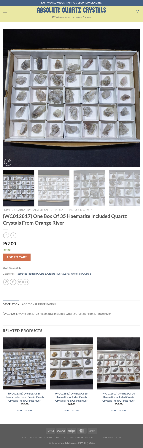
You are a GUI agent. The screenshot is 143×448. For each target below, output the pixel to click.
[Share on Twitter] (20, 282)
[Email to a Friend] (26, 282)
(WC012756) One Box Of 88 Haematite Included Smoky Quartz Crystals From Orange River (24, 397)
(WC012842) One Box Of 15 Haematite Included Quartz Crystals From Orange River (71, 397)
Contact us (52, 437)
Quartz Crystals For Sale (32, 209)
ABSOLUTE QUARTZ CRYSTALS (71, 10)
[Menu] (5, 13)
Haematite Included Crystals (74, 209)
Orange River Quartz (58, 273)
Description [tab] (11, 304)
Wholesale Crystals (81, 273)
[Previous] (10, 98)
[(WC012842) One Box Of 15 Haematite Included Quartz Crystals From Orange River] (71, 363)
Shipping (107, 437)
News (119, 437)
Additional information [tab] (39, 304)
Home (7, 209)
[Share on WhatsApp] (6, 282)
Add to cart (17, 257)
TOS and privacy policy (85, 437)
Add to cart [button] (24, 410)
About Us (36, 437)
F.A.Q (64, 437)
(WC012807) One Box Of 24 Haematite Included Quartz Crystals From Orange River (118, 397)
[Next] (132, 98)
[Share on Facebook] (13, 282)
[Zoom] (7, 162)
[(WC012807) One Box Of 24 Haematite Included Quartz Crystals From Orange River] (118, 363)
